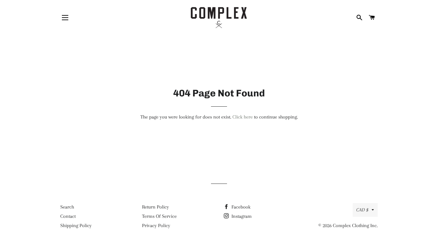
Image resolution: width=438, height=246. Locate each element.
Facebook (240, 207)
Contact (68, 216)
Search (67, 207)
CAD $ (362, 210)
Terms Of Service (159, 216)
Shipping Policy (76, 225)
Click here (242, 117)
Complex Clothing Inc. (355, 225)
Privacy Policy (156, 225)
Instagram (241, 216)
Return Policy (155, 207)
